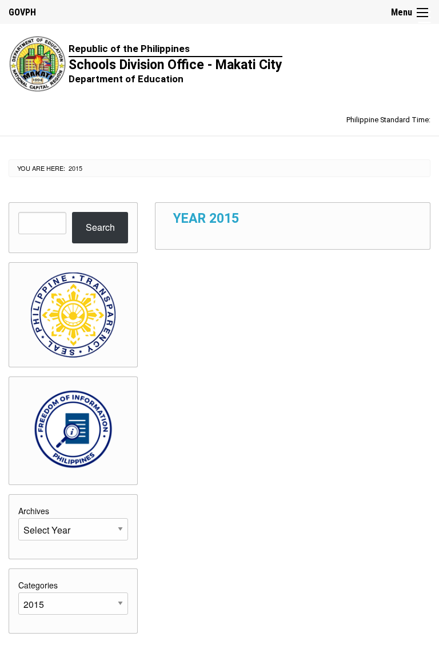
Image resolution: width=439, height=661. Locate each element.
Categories (38, 585)
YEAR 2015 (206, 218)
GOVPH (22, 12)
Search (100, 227)
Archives (33, 510)
